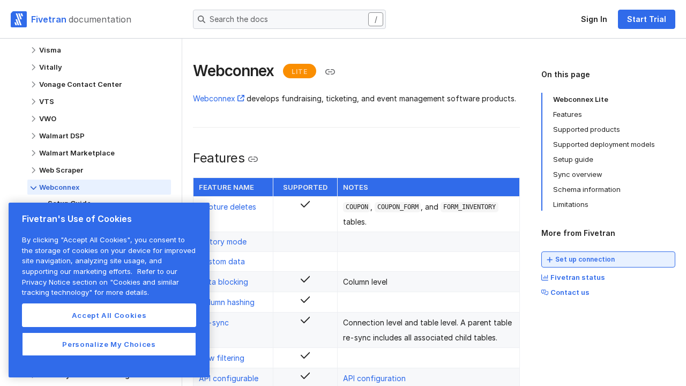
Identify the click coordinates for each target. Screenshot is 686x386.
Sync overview (577, 174)
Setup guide (573, 159)
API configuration (374, 378)
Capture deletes (227, 206)
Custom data (222, 261)
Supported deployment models (604, 144)
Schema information (587, 189)
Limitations (570, 204)
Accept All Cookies (109, 315)
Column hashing (227, 302)
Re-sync (214, 322)
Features (567, 114)
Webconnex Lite (580, 99)
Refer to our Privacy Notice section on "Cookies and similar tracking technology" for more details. (100, 281)
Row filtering (221, 357)
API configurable (228, 378)
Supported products (586, 129)
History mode (223, 241)
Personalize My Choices (108, 344)
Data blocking (223, 281)
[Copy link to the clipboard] (330, 72)
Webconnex (214, 98)
